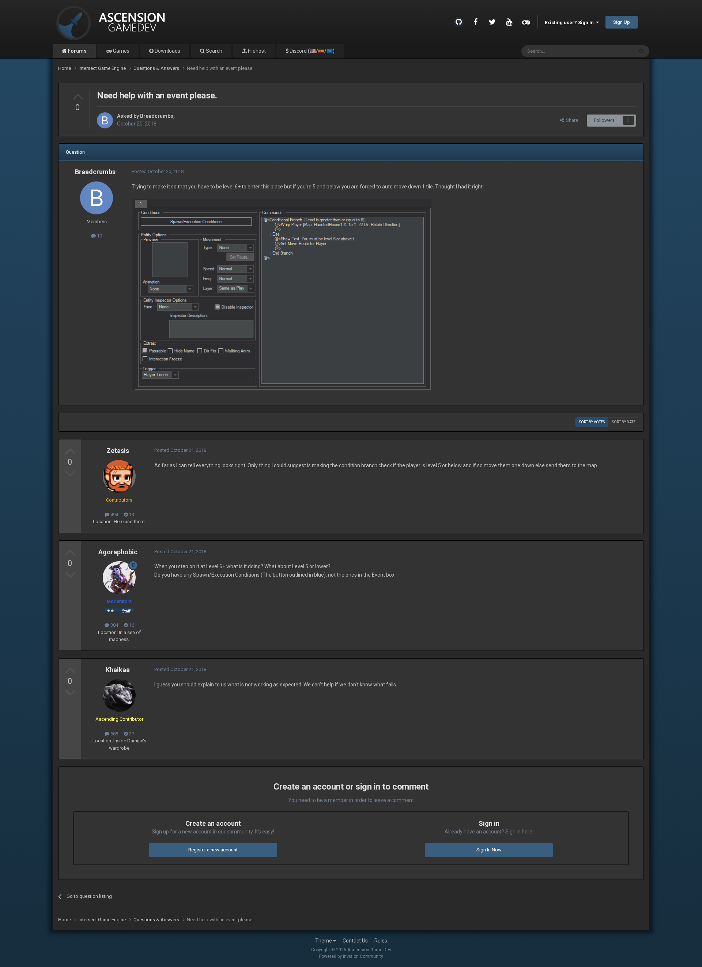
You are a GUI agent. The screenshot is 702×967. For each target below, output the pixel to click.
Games (120, 51)
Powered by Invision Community (351, 956)
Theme (324, 941)
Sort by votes (592, 422)
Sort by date (623, 422)
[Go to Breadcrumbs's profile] (105, 120)
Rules (380, 941)
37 (131, 734)
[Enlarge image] (282, 294)
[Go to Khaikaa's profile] (119, 695)
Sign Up (621, 22)
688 (113, 734)
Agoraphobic (117, 552)
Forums (77, 51)
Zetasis (117, 450)
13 (131, 514)
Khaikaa (118, 670)
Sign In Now (489, 849)
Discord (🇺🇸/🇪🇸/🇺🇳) (311, 51)
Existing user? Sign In (570, 22)
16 (131, 625)
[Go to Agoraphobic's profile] (119, 577)
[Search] (641, 51)
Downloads (167, 51)
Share (571, 120)
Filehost (256, 51)
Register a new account (213, 849)
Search (213, 51)
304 (113, 625)
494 (113, 514)
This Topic (613, 51)
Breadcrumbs (156, 116)
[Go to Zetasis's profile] (119, 476)
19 (99, 236)
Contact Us (355, 941)
